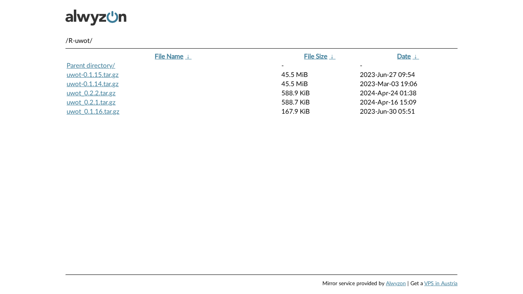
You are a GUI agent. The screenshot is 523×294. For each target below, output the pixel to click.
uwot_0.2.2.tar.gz (91, 93)
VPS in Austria (441, 283)
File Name (169, 56)
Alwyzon (396, 283)
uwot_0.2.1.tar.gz (91, 102)
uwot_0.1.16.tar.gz (93, 111)
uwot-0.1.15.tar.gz (93, 75)
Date (404, 56)
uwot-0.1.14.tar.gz (93, 84)
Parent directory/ (91, 65)
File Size (315, 56)
